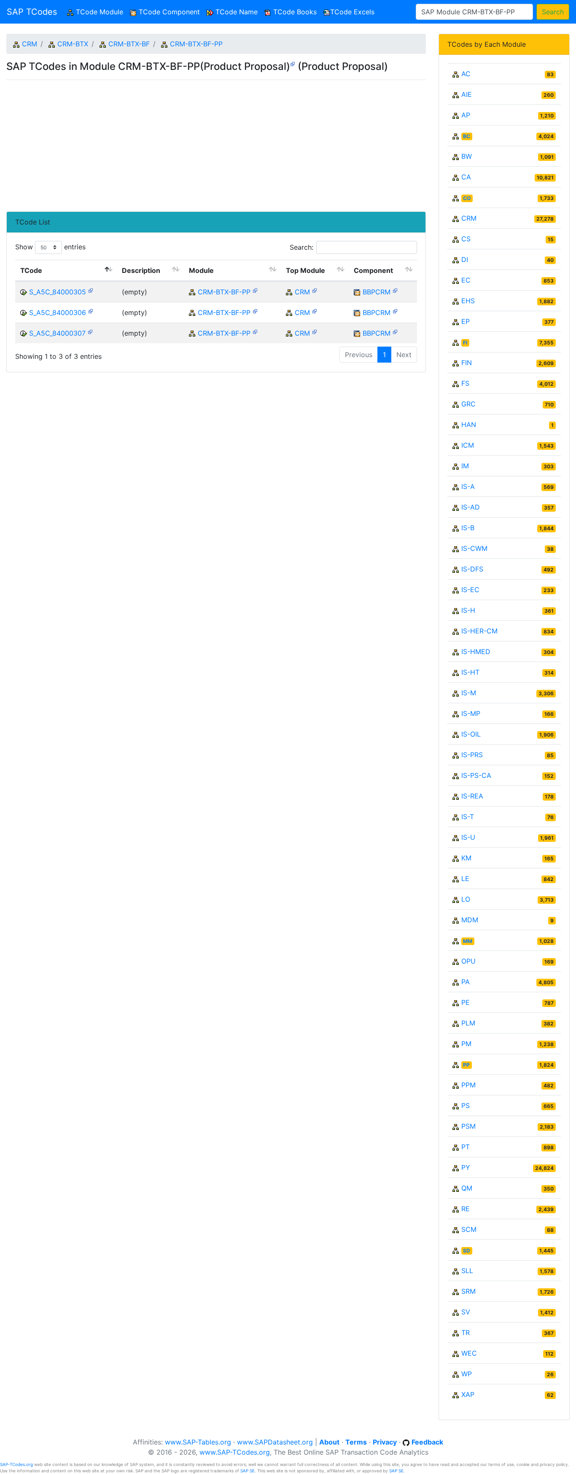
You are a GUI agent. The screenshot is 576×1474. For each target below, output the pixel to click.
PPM (468, 1085)
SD (466, 1250)
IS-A (468, 486)
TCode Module (100, 12)
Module (201, 270)
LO (465, 899)
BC (466, 136)
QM (466, 1188)
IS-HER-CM (479, 631)
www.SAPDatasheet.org (275, 1442)
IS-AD (470, 507)
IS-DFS (472, 569)
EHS (468, 300)
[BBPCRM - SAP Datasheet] (395, 290)
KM (466, 858)
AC (466, 73)
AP (465, 115)
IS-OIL (471, 734)
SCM (468, 1229)
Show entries (50, 247)
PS (465, 1105)
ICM (467, 445)
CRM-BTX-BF (129, 44)
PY (465, 1167)
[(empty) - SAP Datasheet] (90, 290)
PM (466, 1043)
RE (465, 1208)
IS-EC (470, 589)
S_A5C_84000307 (57, 333)
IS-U (468, 837)
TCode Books (294, 12)
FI (465, 342)
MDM (469, 920)
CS (466, 239)
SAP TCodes (32, 12)
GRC (468, 404)
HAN (468, 424)
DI (464, 259)
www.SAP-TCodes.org (234, 1452)
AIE (466, 94)
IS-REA (472, 796)
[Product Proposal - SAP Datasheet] (292, 63)
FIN (466, 362)
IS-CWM (474, 548)
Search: (301, 247)
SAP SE (247, 1470)
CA (466, 177)
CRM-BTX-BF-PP (196, 44)
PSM (468, 1126)
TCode (31, 270)
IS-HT (470, 672)
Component (373, 270)
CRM (29, 44)
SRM (468, 1291)
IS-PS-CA (476, 775)
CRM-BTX (72, 44)
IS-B (467, 527)
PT (465, 1147)
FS (465, 383)
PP (466, 1065)
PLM (468, 1023)
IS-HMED (475, 651)
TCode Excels (352, 12)
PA (465, 981)
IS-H (468, 610)
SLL (467, 1270)
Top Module (305, 270)
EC (466, 280)
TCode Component (168, 12)
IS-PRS (472, 754)
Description (141, 270)
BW (466, 156)
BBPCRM (376, 292)
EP (465, 321)
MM (467, 941)
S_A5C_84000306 (57, 312)
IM (465, 466)
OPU (468, 961)
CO (467, 198)
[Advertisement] (216, 142)
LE (465, 878)
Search (553, 12)
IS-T (467, 816)
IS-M (468, 693)
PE (465, 1002)
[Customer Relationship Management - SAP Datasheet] (314, 290)
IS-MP (470, 713)
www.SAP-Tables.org (198, 1442)
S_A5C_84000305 (57, 292)
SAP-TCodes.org (16, 1464)
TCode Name (235, 12)
